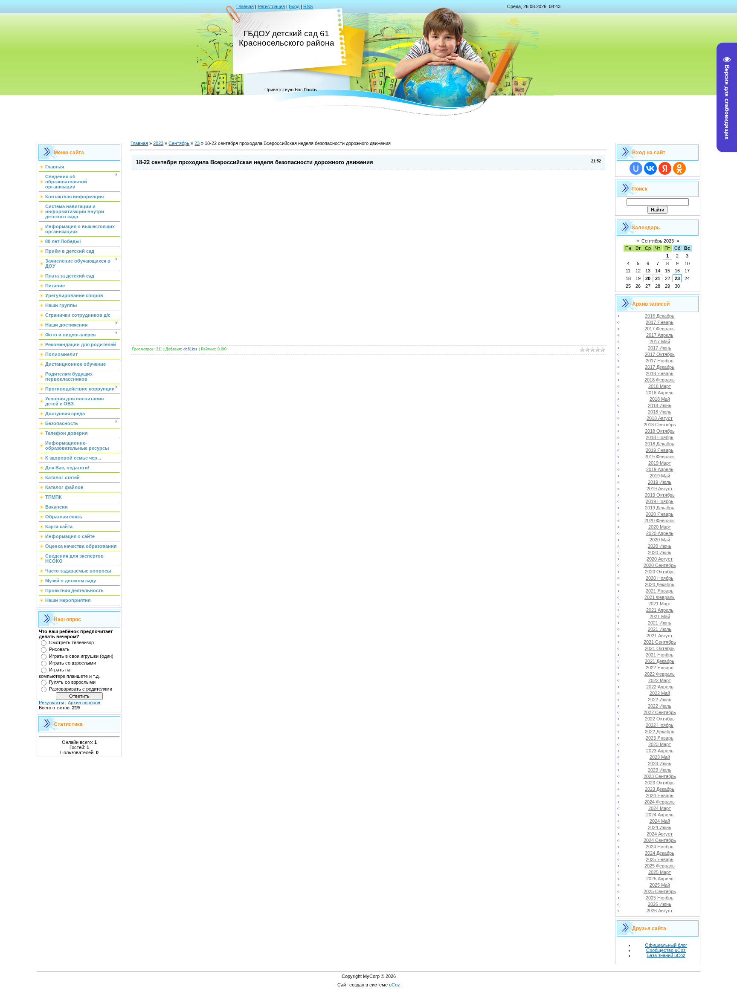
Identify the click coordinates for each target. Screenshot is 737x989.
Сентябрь (178, 143)
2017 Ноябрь (659, 360)
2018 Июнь (659, 405)
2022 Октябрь (660, 718)
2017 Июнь (659, 347)
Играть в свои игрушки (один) (81, 656)
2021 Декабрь (659, 661)
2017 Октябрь (660, 354)
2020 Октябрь (660, 571)
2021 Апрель (659, 610)
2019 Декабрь (659, 507)
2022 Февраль (659, 674)
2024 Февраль (659, 801)
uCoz (394, 984)
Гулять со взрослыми (72, 682)
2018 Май (660, 399)
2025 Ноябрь (659, 897)
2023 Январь (659, 737)
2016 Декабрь (659, 315)
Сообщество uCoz (666, 950)
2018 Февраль (659, 379)
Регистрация (271, 6)
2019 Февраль (659, 456)
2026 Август (660, 910)
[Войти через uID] (636, 168)
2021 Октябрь (660, 648)
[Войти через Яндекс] (665, 168)
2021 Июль (659, 629)
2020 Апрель (659, 533)
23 (197, 143)
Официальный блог (666, 945)
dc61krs (190, 349)
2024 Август (660, 833)
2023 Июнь (659, 763)
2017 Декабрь (659, 367)
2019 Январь (659, 450)
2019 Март (659, 463)
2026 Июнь (659, 904)
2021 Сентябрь (660, 642)
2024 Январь (659, 795)
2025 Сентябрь (660, 891)
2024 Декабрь (659, 853)
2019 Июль (659, 482)
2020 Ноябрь (659, 578)
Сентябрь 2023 (657, 240)
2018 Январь (659, 373)
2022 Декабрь (659, 731)
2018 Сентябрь (660, 424)
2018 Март (659, 386)
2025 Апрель (659, 878)
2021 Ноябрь (659, 654)
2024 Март (659, 808)
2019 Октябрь (660, 494)
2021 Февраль (659, 597)
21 (657, 278)
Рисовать (59, 649)
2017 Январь (659, 322)
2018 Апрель (659, 392)
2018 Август (660, 418)
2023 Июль (659, 769)
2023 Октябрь (660, 782)
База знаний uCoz (666, 955)
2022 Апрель (659, 686)
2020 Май (660, 539)
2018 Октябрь (660, 431)
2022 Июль (659, 705)
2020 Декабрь (659, 584)
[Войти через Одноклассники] (679, 168)
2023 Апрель (659, 750)
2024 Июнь (659, 827)
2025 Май (660, 885)
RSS (308, 6)
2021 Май (660, 616)
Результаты (51, 702)
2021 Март (659, 603)
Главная (245, 6)
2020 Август (660, 558)
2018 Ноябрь (659, 437)
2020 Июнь (659, 546)
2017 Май (660, 341)
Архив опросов (84, 702)
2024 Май (660, 821)
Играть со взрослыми (72, 662)
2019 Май (660, 475)
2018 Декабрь (659, 443)
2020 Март (659, 526)
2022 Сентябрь (660, 712)
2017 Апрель (659, 335)
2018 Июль (659, 411)
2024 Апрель (659, 814)
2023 (158, 143)
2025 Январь (659, 859)
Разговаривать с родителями (80, 688)
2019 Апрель (659, 469)
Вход (294, 6)
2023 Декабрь (659, 789)
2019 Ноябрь (659, 501)
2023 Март (659, 744)
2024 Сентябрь (660, 840)
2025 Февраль (659, 865)
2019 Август (660, 488)
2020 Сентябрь (660, 565)
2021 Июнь (659, 622)
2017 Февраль (659, 328)
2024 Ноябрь (659, 846)
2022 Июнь (659, 699)
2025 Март (659, 872)
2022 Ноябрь (659, 725)
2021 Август (660, 635)
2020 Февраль (659, 520)
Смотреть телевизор (71, 642)
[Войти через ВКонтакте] (650, 168)
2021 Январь (659, 590)
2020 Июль (659, 552)
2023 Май (660, 757)
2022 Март (659, 680)
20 (647, 278)
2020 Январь (659, 514)
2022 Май (660, 693)
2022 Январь (659, 667)
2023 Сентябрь (660, 776)
